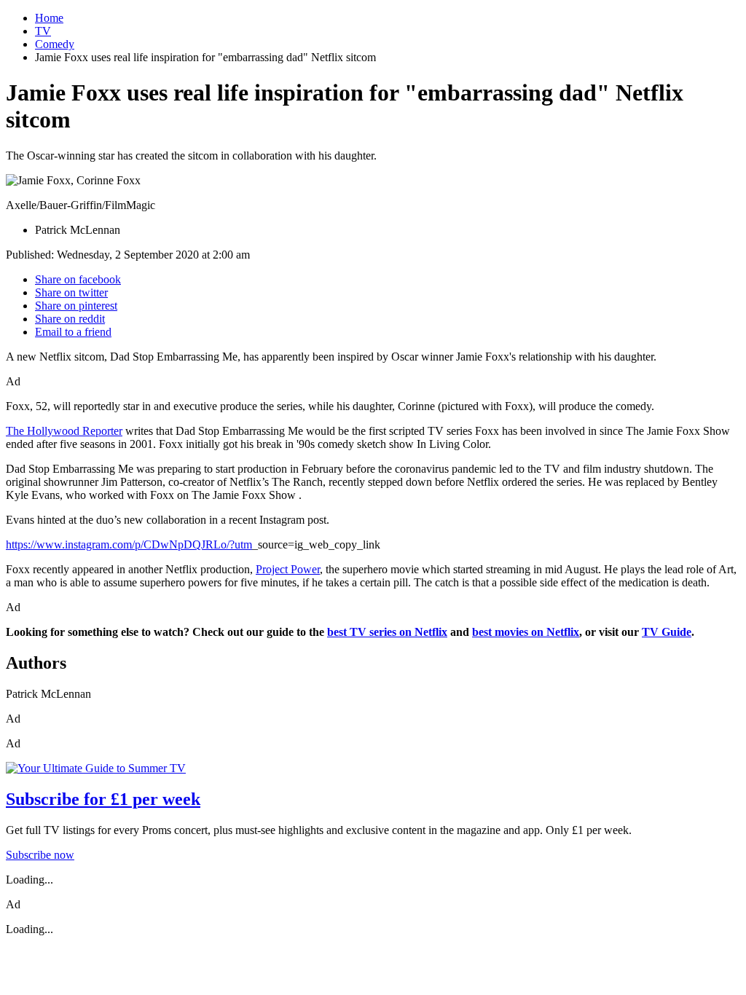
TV (43, 31)
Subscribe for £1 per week (103, 799)
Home (49, 18)
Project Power (288, 569)
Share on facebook (78, 279)
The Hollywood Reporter (64, 431)
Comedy (54, 44)
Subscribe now (40, 855)
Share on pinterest (76, 305)
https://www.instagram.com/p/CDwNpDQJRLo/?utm (129, 544)
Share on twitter (71, 292)
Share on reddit (70, 318)
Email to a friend (73, 332)
